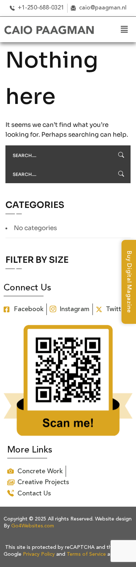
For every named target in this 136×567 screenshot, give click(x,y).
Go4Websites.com (32, 525)
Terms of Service (86, 554)
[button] (123, 29)
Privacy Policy (39, 554)
